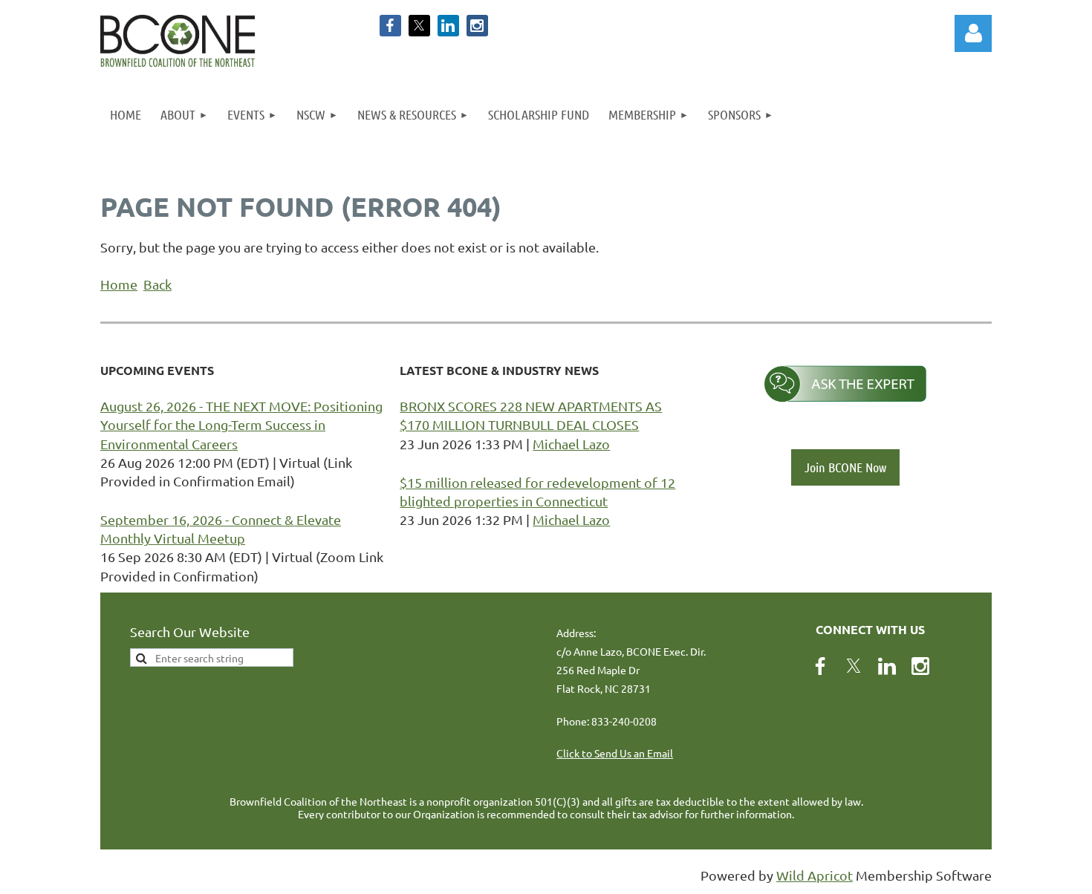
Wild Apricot (814, 875)
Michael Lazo (571, 443)
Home (118, 284)
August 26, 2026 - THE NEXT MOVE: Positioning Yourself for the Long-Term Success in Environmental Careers (241, 424)
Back (157, 284)
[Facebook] (390, 25)
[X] (419, 25)
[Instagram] (477, 25)
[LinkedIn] (448, 25)
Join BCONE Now (845, 467)
